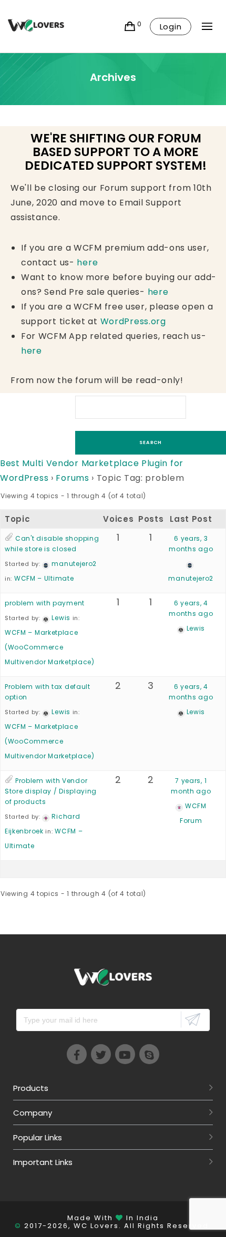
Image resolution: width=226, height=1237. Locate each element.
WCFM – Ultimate (44, 578)
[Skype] (149, 1054)
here (87, 262)
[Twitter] (101, 1054)
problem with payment (45, 603)
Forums (72, 478)
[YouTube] (125, 1054)
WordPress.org (133, 321)
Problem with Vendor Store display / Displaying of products (51, 791)
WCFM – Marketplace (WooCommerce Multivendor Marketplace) (50, 647)
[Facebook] (77, 1054)
